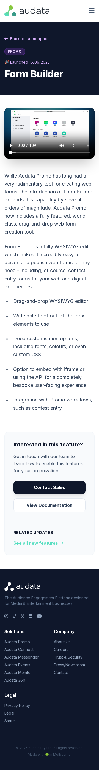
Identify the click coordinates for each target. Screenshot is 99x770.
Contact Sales (49, 487)
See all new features (35, 543)
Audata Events (17, 664)
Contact (61, 672)
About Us (62, 641)
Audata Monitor (18, 672)
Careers (61, 649)
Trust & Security (68, 657)
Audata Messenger (21, 657)
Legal (9, 713)
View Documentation (49, 505)
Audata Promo (17, 641)
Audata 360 (14, 680)
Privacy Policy (17, 705)
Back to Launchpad (29, 38)
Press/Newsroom (69, 664)
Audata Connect (19, 649)
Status (9, 720)
